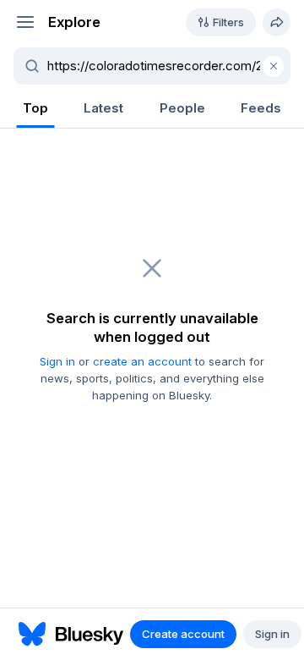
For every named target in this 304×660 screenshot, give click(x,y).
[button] (25, 22)
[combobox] (162, 66)
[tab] (35, 109)
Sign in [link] (57, 361)
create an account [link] (142, 361)
